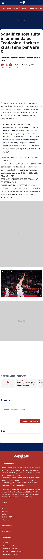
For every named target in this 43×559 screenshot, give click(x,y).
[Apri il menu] (3, 2)
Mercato (5, 511)
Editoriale (5, 520)
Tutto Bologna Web (10, 8)
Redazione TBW (7, 531)
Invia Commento (30, 421)
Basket (4, 514)
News (24, 8)
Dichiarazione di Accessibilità (12, 551)
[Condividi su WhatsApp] (2, 64)
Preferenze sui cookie (10, 554)
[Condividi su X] (10, 64)
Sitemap (5, 543)
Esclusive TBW (7, 517)
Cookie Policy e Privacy (10, 548)
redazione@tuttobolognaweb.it (13, 485)
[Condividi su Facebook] (6, 64)
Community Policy (8, 545)
